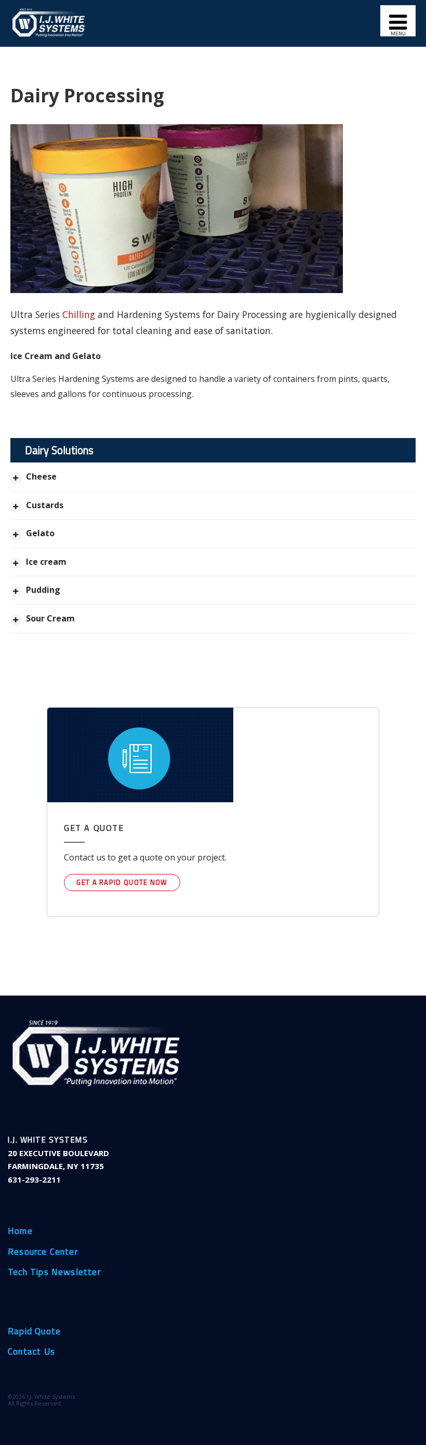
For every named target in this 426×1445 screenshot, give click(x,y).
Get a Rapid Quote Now (121, 882)
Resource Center (43, 1252)
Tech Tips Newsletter (54, 1272)
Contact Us (31, 1352)
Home (20, 1231)
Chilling (78, 314)
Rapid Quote (34, 1331)
